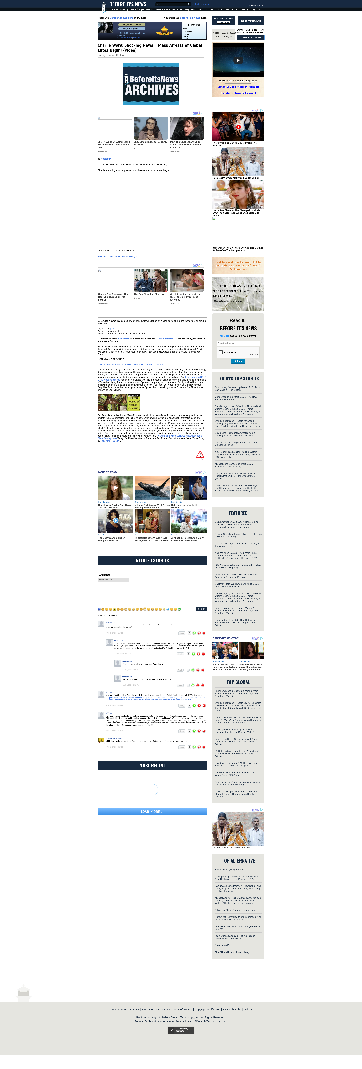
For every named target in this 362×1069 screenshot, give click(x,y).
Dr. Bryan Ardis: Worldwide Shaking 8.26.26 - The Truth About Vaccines (237, 585)
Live (205, 9)
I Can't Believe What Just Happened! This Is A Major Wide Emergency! (238, 566)
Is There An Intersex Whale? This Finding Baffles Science (152, 506)
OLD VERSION (251, 21)
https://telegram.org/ (251, 291)
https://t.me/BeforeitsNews (227, 301)
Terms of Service (182, 1009)
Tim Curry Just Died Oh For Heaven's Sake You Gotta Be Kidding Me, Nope (236, 575)
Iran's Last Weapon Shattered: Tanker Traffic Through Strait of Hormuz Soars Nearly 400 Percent (237, 794)
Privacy (165, 1009)
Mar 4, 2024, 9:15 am (114, 633)
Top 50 (220, 9)
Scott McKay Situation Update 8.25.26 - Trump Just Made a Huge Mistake (238, 388)
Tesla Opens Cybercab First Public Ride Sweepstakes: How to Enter (235, 937)
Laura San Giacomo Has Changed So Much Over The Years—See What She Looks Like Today (236, 213)
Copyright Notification (207, 1009)
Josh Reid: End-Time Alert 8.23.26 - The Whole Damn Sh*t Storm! (235, 773)
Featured (113, 9)
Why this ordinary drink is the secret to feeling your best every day (185, 297)
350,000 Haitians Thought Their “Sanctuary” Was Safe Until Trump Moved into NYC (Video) (237, 753)
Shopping (243, 9)
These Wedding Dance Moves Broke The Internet (234, 144)
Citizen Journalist (166, 339)
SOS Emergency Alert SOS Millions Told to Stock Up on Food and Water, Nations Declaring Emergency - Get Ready (236, 524)
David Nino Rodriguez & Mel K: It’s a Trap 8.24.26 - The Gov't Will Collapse (236, 764)
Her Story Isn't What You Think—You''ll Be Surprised (115, 506)
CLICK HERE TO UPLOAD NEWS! (250, 38)
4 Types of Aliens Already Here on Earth (235, 910)
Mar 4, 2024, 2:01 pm (130, 685)
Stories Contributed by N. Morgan (118, 256)
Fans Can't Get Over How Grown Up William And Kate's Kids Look (224, 667)
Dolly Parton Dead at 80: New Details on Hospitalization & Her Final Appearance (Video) (235, 476)
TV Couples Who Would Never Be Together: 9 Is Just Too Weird (152, 539)
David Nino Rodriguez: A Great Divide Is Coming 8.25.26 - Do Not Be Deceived (235, 434)
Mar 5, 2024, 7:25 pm (114, 731)
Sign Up (259, 5)
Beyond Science (146, 9)
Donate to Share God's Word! (238, 93)
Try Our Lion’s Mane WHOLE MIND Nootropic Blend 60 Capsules (130, 364)
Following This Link (110, 441)
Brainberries (103, 304)
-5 (188, 654)
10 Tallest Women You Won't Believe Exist (235, 177)
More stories (138, 38)
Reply (181, 633)
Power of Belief (162, 9)
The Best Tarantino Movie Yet (149, 294)
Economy (124, 9)
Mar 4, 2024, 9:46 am (122, 654)
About (112, 1009)
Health (133, 9)
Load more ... (152, 811)
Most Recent (231, 9)
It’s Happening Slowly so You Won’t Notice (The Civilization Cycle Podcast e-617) (236, 877)
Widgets (248, 1009)
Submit (238, 361)
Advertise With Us (129, 1009)
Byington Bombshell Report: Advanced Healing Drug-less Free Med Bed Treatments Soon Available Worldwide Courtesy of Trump (237, 423)
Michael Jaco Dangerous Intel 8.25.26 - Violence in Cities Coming (234, 465)
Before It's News (127, 4)
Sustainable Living (180, 9)
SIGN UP (224, 336)
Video (212, 9)
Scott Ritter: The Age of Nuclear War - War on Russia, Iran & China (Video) (237, 783)
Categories (255, 9)
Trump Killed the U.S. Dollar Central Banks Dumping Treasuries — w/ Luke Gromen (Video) (236, 741)
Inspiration (196, 9)
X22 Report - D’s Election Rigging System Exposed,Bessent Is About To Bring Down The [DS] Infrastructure (238, 454)
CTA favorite (174, 304)
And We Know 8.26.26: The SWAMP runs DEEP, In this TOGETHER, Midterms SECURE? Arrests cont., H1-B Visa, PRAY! (236, 555)
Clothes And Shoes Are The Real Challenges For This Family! (113, 297)
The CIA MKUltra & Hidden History (232, 952)
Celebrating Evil (223, 945)
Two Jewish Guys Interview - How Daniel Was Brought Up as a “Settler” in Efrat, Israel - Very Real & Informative (238, 888)
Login (252, 5)
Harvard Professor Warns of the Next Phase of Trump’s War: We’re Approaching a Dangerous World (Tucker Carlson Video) (238, 720)
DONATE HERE (223, 22)
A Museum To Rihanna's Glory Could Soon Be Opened (187, 539)
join (112, 328)
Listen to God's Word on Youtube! (238, 86)
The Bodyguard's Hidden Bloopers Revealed (111, 539)
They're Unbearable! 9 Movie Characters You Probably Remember (250, 667)
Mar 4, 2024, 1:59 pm (130, 670)
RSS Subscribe (232, 1009)
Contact (154, 1009)
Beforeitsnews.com (121, 17)
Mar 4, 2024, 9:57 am (114, 706)
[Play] (238, 60)
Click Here (123, 339)
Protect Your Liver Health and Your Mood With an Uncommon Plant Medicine (238, 918)
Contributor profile (124, 38)
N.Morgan (106, 159)
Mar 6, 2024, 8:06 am (114, 747)
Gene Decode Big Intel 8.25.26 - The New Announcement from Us (236, 398)
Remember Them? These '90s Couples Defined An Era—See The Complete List (237, 249)
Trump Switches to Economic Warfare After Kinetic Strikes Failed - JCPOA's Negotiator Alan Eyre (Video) (236, 610)
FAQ (144, 1009)
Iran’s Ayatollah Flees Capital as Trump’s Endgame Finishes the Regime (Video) (235, 730)
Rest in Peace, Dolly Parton (229, 869)
